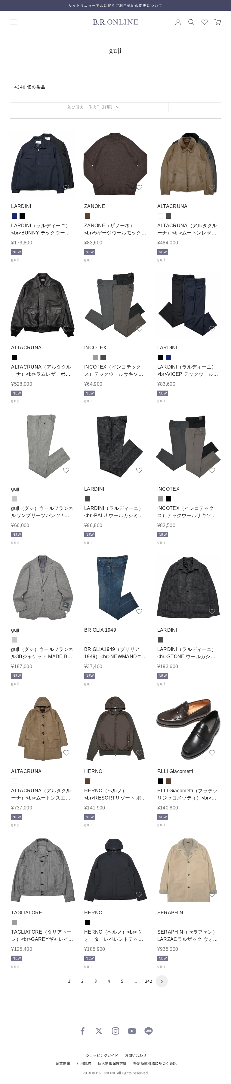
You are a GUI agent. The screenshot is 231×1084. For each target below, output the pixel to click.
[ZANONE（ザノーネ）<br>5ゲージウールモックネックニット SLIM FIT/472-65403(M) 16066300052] (116, 164)
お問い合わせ (135, 1055)
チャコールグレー (168, 216)
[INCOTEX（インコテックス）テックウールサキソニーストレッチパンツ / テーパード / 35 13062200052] (116, 305)
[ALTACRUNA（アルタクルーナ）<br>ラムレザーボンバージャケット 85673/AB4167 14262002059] (42, 305)
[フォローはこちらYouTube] (132, 1030)
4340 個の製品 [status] (30, 87)
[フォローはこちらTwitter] (98, 1030)
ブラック (22, 216)
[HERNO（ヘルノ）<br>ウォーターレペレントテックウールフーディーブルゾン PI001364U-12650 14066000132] (116, 870)
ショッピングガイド (102, 1055)
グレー (95, 357)
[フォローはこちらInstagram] (115, 1030)
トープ (160, 216)
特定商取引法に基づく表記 (155, 1063)
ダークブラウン (87, 216)
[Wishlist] (204, 22)
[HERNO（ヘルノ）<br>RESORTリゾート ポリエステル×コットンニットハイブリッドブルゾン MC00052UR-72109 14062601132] (116, 729)
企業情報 (63, 1063)
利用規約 (84, 1063)
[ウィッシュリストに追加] (66, 187)
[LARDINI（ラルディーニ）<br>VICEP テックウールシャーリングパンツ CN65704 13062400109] (188, 305)
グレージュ (87, 357)
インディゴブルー (87, 639)
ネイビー (14, 216)
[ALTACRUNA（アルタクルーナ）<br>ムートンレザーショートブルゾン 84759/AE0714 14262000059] (188, 164)
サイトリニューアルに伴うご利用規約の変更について (115, 5)
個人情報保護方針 (112, 1063)
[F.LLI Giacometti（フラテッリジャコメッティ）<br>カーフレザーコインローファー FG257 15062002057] (188, 729)
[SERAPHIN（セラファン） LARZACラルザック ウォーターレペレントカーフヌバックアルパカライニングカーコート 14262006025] (188, 870)
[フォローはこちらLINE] (148, 1030)
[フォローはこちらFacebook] (82, 1030)
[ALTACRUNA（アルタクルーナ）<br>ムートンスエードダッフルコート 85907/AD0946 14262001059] (42, 729)
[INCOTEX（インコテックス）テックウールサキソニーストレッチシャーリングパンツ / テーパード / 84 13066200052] (188, 446)
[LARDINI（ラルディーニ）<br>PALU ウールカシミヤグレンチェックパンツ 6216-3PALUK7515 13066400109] (116, 446)
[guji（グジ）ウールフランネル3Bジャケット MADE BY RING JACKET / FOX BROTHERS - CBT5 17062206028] (42, 588)
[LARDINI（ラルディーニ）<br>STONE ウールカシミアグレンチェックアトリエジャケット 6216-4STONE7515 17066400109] (188, 588)
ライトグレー (14, 498)
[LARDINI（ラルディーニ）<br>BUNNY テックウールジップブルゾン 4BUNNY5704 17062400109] (42, 164)
